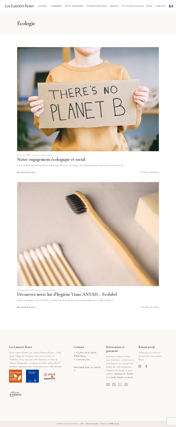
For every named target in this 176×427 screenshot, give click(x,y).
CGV (82, 424)
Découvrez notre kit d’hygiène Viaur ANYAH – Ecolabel (67, 294)
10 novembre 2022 (25, 290)
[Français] (171, 6)
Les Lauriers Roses (44, 155)
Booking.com (120, 374)
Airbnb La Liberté (124, 377)
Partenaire (154, 172)
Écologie (145, 172)
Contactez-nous (83, 360)
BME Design (114, 424)
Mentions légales (92, 424)
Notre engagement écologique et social (51, 159)
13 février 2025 (24, 155)
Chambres (145, 307)
